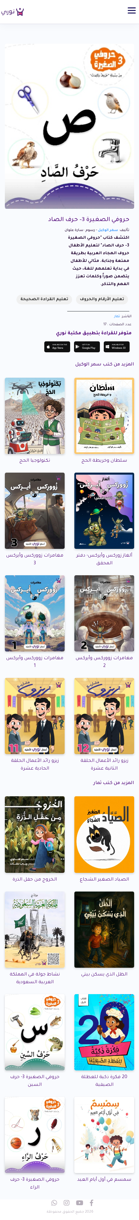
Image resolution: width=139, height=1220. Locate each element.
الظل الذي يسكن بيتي (104, 974)
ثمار (117, 317)
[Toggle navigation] (131, 10)
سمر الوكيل (108, 230)
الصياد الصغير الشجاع (104, 880)
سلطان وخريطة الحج (104, 461)
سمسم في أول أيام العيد (104, 1180)
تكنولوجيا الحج (34, 461)
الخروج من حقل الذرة (35, 880)
